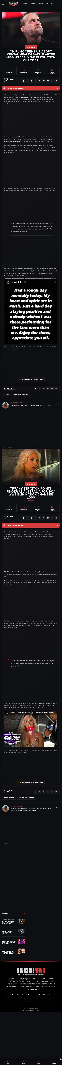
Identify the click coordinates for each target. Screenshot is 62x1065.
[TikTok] (49, 994)
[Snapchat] (52, 81)
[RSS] (55, 994)
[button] (52, 4)
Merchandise (27, 999)
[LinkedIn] (35, 81)
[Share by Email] (56, 388)
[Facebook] (23, 81)
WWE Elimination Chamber (21, 394)
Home (25, 4)
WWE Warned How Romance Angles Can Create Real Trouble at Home (8, 952)
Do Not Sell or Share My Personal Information (31, 1010)
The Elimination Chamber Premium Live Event (18, 572)
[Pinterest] (39, 81)
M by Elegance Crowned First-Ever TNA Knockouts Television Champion (7, 932)
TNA (48, 4)
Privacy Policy (28, 1002)
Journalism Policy (54, 999)
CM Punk (6, 394)
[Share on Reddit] (52, 388)
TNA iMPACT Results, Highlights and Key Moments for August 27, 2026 (8, 942)
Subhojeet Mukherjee (21, 64)
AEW (41, 4)
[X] (27, 81)
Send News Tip (6, 999)
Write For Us (17, 999)
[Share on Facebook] (35, 388)
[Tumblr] (34, 994)
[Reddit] (56, 81)
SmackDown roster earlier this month (32, 532)
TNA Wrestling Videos (8, 919)
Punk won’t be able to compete (31, 97)
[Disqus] (31, 869)
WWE (33, 4)
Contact (43, 999)
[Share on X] (39, 388)
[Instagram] (48, 81)
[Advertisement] (15, 206)
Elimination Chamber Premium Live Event (31, 137)
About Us (36, 999)
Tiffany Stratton (9, 797)
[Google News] (31, 81)
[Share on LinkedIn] (43, 388)
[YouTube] (43, 81)
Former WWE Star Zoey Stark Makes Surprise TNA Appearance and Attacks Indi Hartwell (8, 923)
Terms (37, 1002)
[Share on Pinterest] (48, 388)
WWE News (9, 10)
